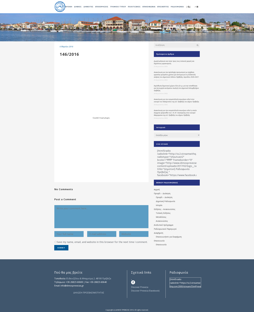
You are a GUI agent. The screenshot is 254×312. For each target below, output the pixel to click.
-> (195, 6)
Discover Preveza (139, 287)
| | (188, 6)
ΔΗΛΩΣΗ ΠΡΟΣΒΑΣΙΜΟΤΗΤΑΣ (88, 292)
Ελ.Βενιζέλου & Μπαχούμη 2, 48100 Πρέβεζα (88, 278)
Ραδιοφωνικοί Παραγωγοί (165, 229)
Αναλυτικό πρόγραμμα (163, 225)
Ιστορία (159, 205)
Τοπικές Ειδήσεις (163, 213)
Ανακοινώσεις (162, 221)
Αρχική (157, 189)
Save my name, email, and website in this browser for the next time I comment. (102, 242)
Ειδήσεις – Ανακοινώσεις (164, 209)
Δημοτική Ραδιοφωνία (165, 201)
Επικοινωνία (159, 240)
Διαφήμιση (158, 233)
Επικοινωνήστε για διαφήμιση (169, 236)
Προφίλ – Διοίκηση (162, 193)
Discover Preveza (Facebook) (145, 290)
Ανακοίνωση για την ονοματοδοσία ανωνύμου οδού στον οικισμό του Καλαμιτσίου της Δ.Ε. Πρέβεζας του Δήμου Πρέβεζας (176, 100)
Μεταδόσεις (161, 217)
